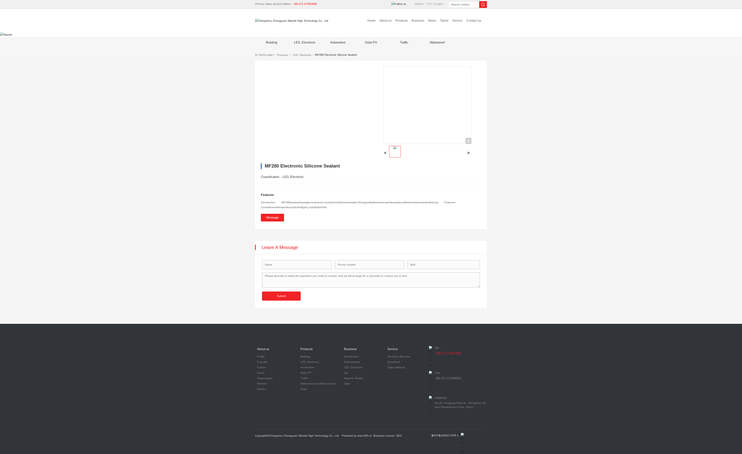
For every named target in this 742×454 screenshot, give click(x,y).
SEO (399, 435)
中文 (429, 3)
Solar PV (371, 42)
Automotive (338, 42)
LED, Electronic (305, 42)
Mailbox (419, 3)
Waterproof (437, 42)
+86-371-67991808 (448, 353)
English (438, 3)
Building (271, 42)
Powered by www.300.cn (357, 435)
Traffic (404, 42)
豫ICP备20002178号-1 (445, 435)
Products (282, 54)
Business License (384, 435)
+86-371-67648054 (448, 378)
